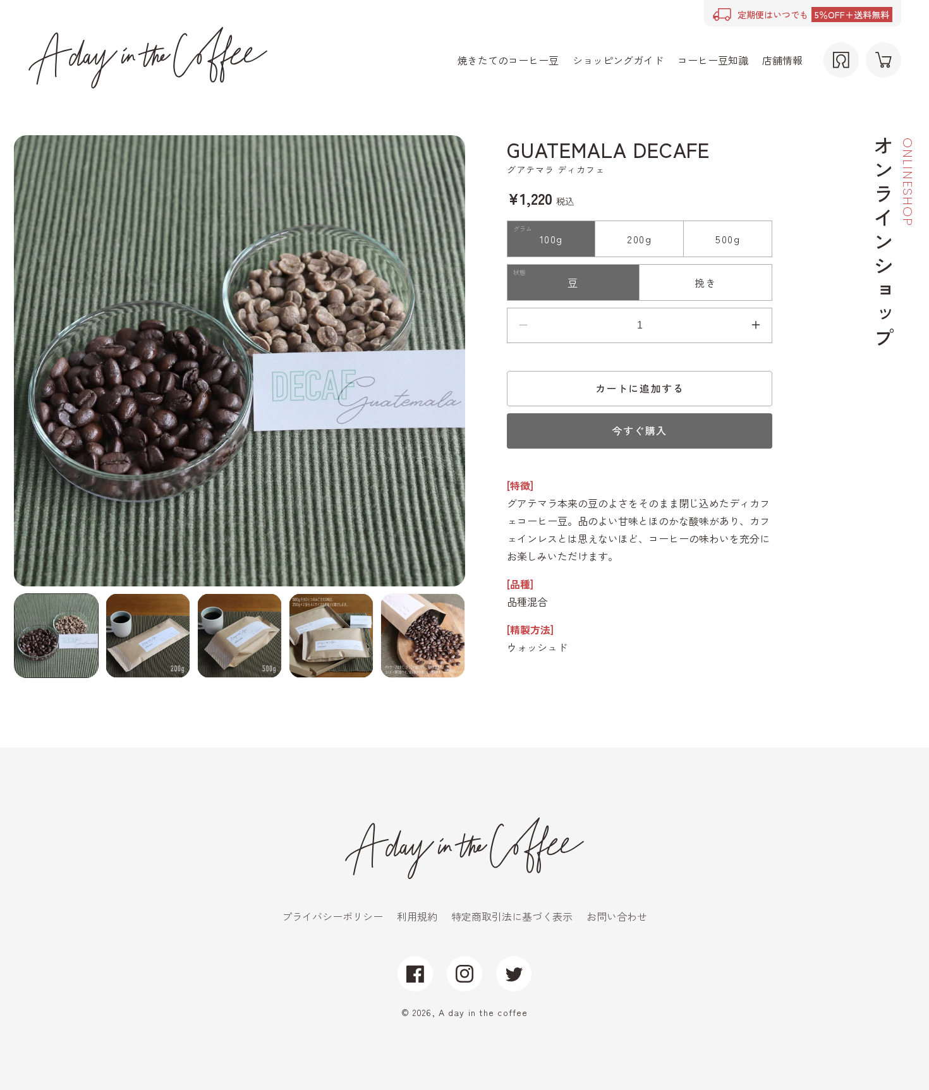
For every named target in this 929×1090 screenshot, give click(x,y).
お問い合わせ (616, 916)
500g (727, 238)
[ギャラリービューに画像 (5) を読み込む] (422, 635)
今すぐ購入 (639, 430)
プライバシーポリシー (332, 916)
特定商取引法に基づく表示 (512, 916)
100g (551, 238)
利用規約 (417, 916)
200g (639, 238)
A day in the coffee (483, 1012)
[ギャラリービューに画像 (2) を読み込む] (148, 635)
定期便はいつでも (813, 14)
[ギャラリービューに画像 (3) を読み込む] (239, 635)
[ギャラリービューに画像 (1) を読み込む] (56, 635)
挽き (706, 282)
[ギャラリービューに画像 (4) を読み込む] (331, 635)
